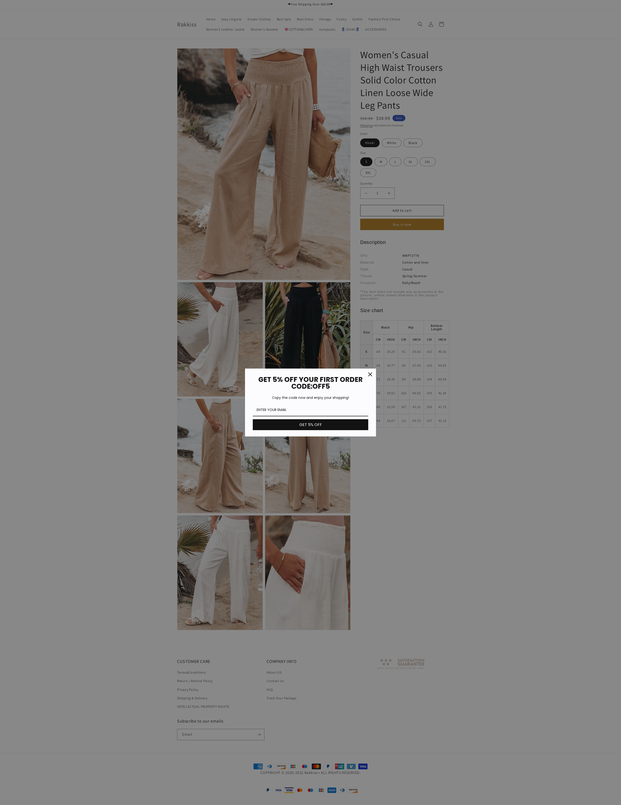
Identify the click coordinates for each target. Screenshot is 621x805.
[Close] (370, 374)
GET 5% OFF (310, 424)
